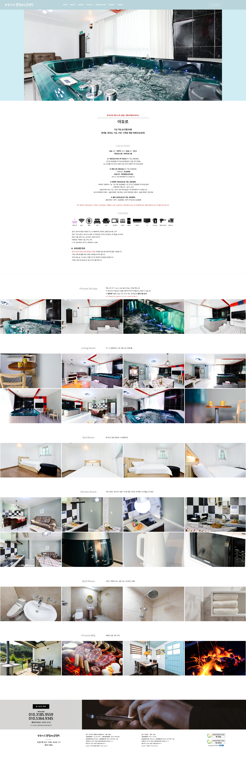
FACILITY (89, 5)
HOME (65, 5)
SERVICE (112, 5)
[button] (27, 56)
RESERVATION (101, 5)
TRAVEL (120, 5)
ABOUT (72, 5)
